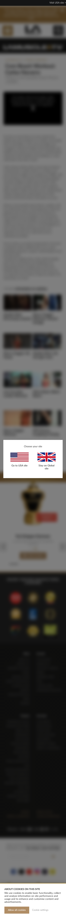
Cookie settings (40, 910)
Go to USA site (19, 465)
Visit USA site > (57, 3)
